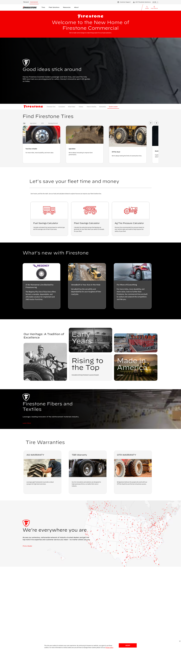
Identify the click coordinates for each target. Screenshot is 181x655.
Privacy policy (109, 647)
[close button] (180, 641)
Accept (127, 645)
